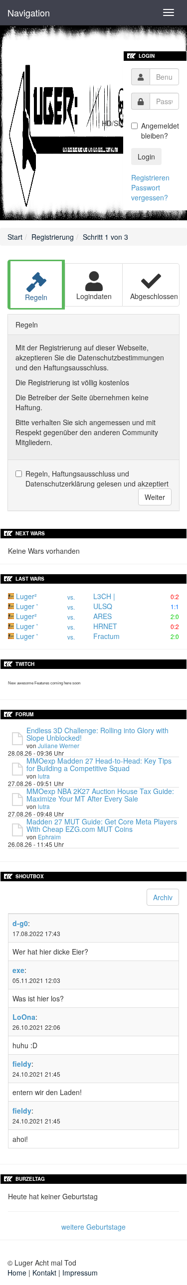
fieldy (21, 1064)
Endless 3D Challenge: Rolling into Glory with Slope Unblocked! (97, 734)
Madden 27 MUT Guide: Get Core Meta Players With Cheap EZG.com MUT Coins (101, 825)
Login (146, 156)
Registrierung (52, 237)
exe (18, 970)
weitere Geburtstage (93, 1227)
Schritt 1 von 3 (105, 237)
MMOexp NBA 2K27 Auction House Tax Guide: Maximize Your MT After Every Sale (100, 794)
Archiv (163, 897)
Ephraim (49, 836)
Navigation (28, 12)
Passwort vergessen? (149, 192)
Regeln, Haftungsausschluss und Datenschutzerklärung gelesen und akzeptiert (97, 478)
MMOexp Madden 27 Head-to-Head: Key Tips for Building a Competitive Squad (99, 764)
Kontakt (44, 1273)
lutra (44, 776)
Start (14, 237)
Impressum (80, 1273)
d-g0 (20, 923)
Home (16, 1273)
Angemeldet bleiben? (160, 131)
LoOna (23, 1017)
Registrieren (150, 177)
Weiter (155, 497)
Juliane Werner (58, 745)
